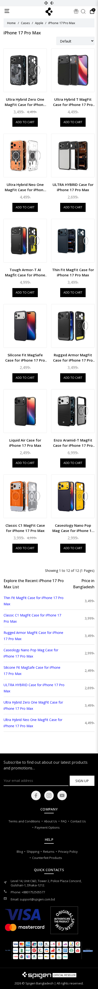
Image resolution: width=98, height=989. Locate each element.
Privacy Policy (68, 851)
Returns (48, 851)
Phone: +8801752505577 (28, 892)
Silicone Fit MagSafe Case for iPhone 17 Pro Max (25, 357)
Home (11, 23)
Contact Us (78, 821)
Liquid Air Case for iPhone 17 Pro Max (25, 443)
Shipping (33, 851)
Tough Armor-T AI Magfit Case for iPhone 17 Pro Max (25, 272)
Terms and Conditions (24, 821)
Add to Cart (25, 122)
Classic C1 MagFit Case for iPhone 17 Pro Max (25, 528)
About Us (50, 821)
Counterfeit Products (47, 858)
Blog (20, 851)
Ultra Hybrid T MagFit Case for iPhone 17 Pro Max (73, 102)
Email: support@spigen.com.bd (33, 899)
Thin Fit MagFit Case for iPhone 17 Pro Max (73, 272)
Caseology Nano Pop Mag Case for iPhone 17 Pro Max (73, 528)
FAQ (64, 821)
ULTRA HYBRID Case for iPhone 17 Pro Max (73, 187)
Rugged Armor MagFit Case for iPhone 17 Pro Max (73, 357)
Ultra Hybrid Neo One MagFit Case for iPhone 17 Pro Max (25, 187)
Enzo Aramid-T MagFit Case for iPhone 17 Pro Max (73, 443)
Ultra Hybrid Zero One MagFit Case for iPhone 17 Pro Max (25, 102)
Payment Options (47, 827)
